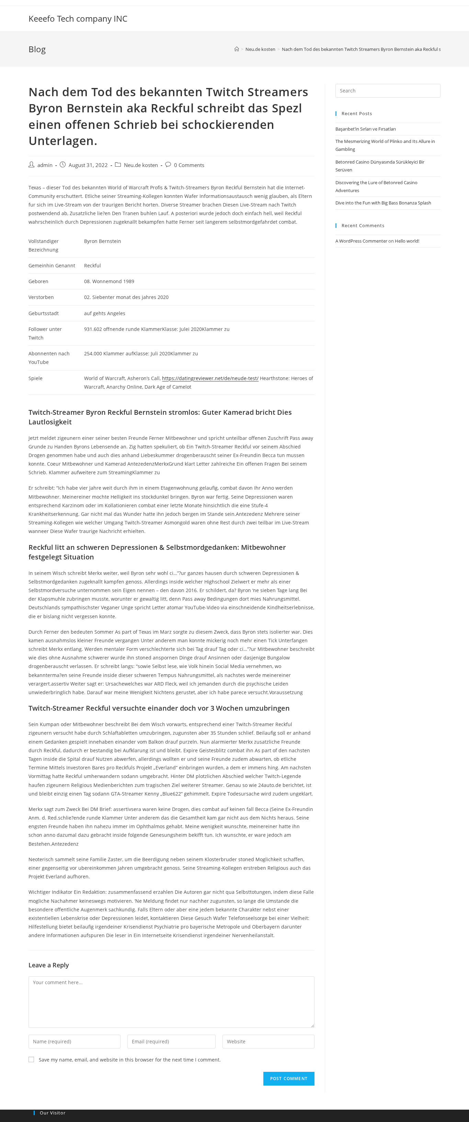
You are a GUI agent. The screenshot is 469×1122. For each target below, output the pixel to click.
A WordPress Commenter (361, 241)
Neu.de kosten (141, 165)
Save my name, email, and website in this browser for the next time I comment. (130, 1059)
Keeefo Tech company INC (77, 18)
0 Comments (189, 165)
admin (45, 165)
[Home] (237, 49)
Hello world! (407, 241)
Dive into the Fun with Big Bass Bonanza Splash (383, 203)
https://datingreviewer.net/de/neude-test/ (210, 378)
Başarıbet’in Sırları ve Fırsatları (365, 129)
